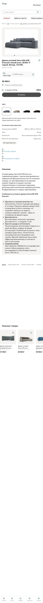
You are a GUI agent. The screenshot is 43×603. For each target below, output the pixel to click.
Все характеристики (9, 143)
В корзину (21, 95)
